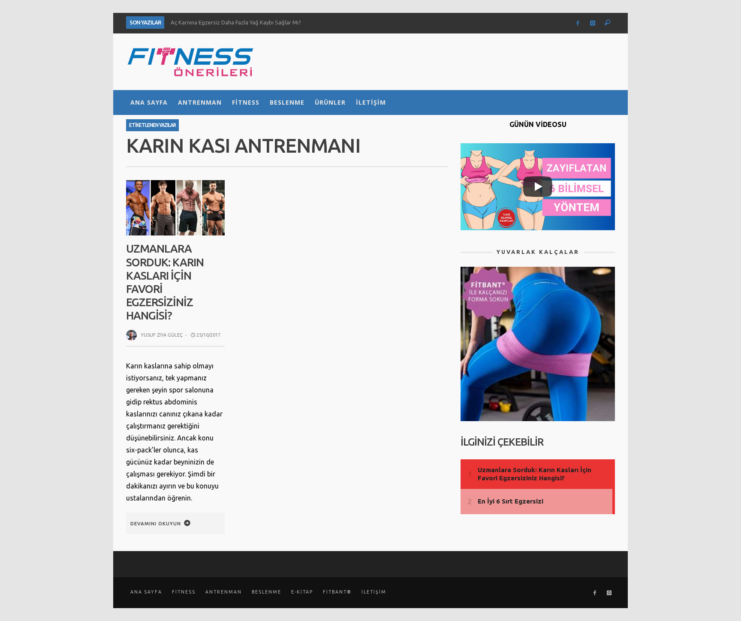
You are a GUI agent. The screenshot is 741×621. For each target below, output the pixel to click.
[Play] (537, 186)
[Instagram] (593, 23)
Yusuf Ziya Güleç (162, 335)
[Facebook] (578, 23)
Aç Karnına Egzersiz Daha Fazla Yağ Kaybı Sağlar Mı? (236, 22)
